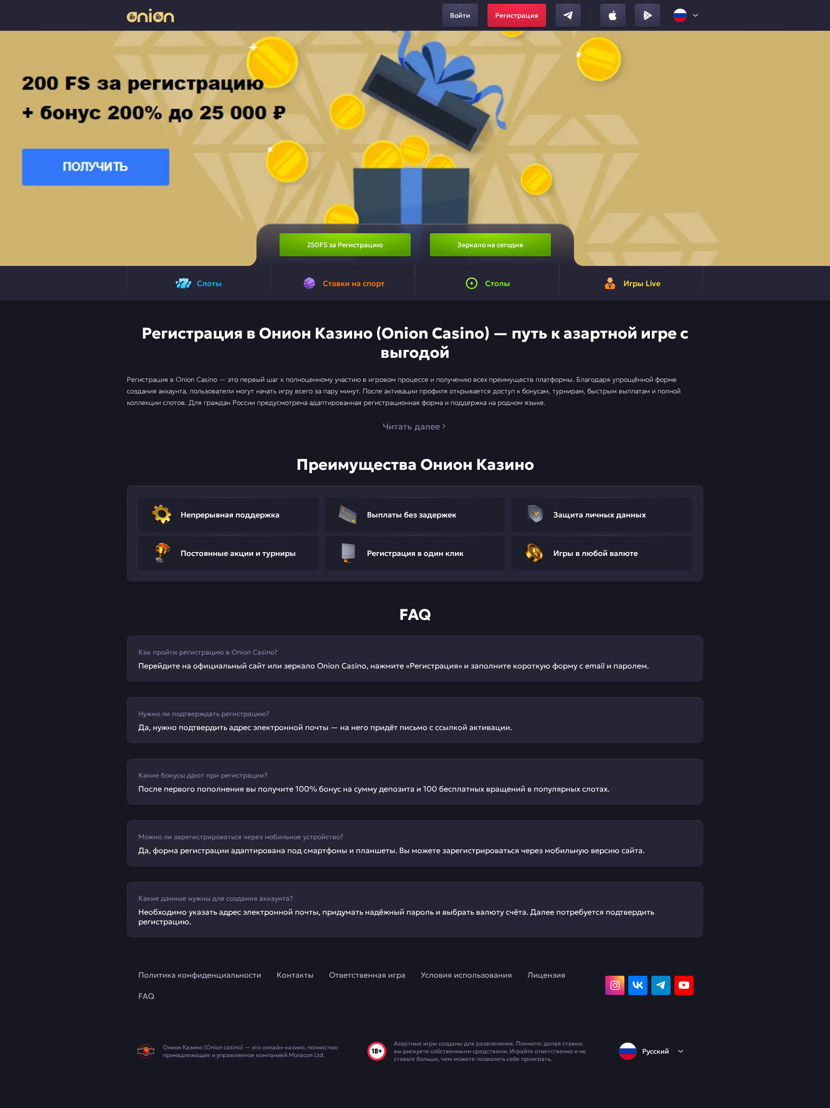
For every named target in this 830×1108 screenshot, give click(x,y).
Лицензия (546, 975)
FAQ (146, 996)
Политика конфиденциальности (199, 975)
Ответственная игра (367, 975)
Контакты (295, 975)
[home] (150, 15)
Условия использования (466, 975)
